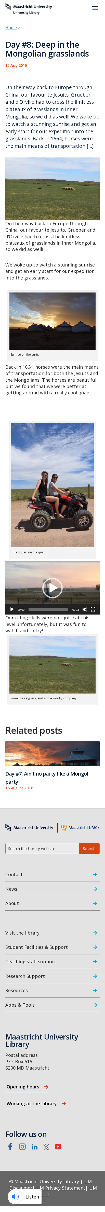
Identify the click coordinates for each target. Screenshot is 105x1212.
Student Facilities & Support (36, 947)
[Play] (12, 609)
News (11, 889)
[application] (52, 588)
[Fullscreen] (93, 609)
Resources (16, 990)
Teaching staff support (30, 961)
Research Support (25, 976)
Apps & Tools (20, 1005)
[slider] (49, 609)
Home (11, 27)
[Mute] (84, 609)
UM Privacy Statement (60, 1188)
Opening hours (23, 1087)
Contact (14, 874)
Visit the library (22, 933)
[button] (52, 588)
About (12, 903)
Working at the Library (32, 1103)
